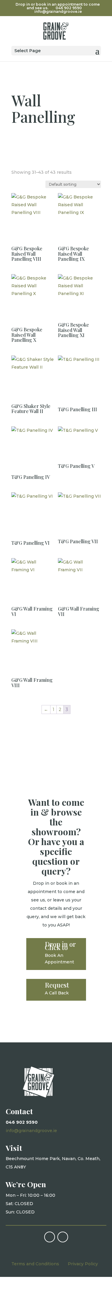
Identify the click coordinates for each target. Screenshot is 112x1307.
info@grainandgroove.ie (31, 1130)
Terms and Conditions (35, 1263)
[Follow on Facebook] (49, 1237)
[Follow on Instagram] (62, 1237)
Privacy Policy (83, 1263)
